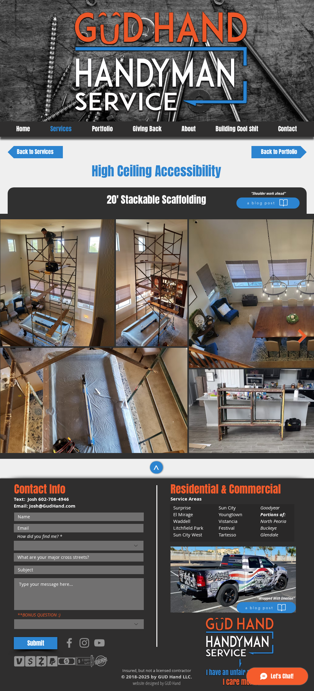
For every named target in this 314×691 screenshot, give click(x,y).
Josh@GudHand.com (52, 506)
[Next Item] (302, 336)
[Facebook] (69, 642)
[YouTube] (99, 642)
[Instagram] (84, 642)
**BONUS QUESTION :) (38, 615)
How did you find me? (38, 536)
